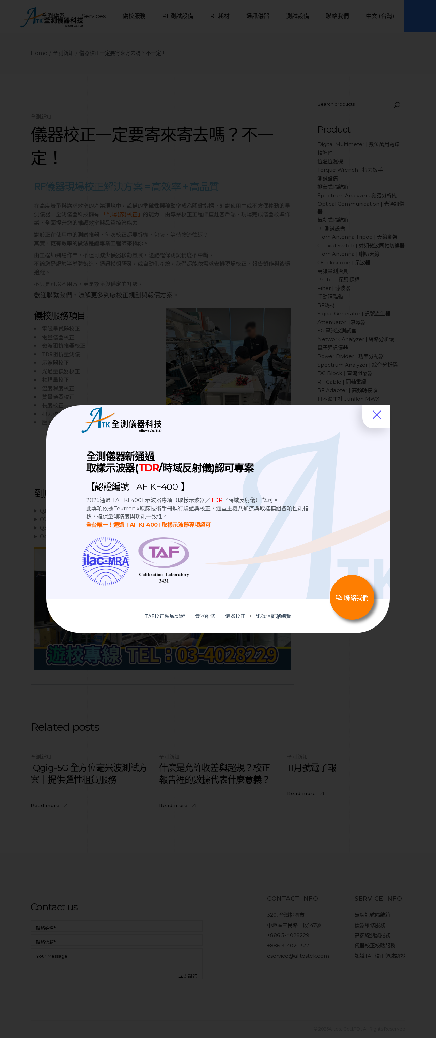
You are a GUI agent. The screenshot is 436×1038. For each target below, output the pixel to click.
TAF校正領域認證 (165, 615)
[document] (218, 519)
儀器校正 (235, 615)
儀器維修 (205, 615)
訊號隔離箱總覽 (273, 615)
